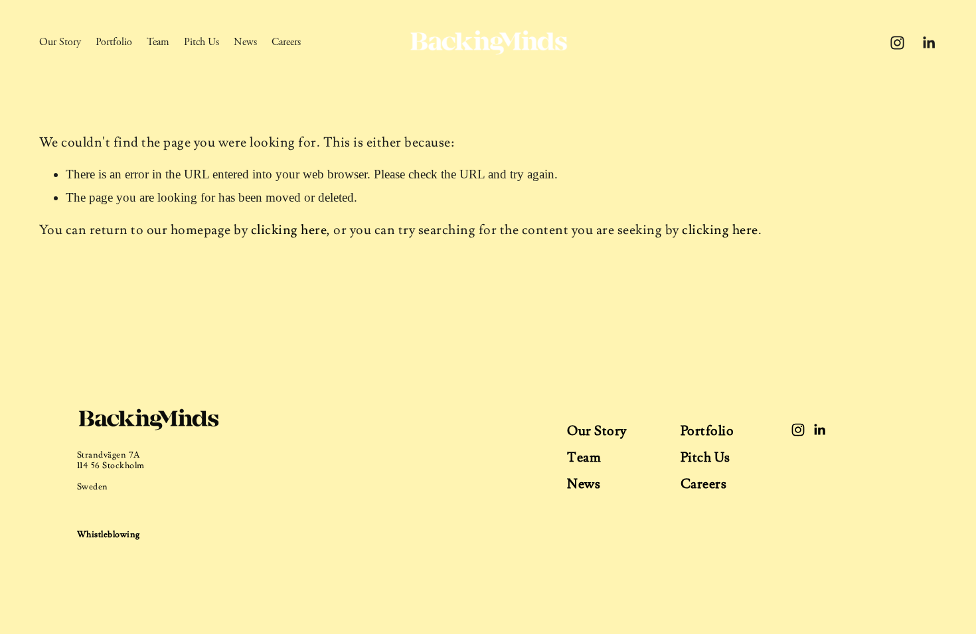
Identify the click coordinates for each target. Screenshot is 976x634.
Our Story (60, 42)
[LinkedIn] (928, 42)
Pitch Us (201, 42)
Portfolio (114, 42)
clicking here (289, 230)
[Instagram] (897, 42)
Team (158, 42)
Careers (286, 42)
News (245, 42)
